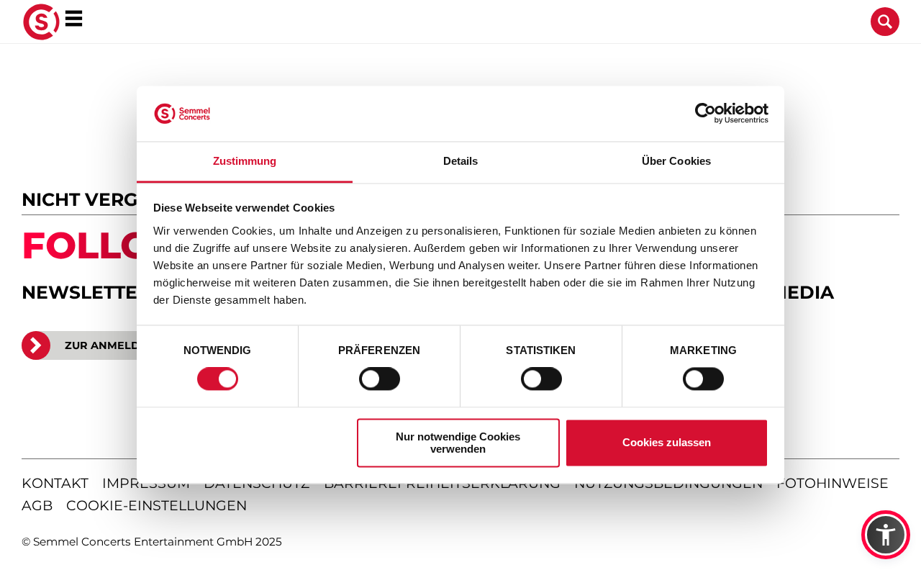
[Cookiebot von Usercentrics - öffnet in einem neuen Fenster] (705, 114)
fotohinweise (832, 483)
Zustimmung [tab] (245, 161)
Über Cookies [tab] (676, 161)
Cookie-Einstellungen (156, 505)
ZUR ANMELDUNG (114, 345)
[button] (886, 535)
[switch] (379, 379)
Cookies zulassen (666, 443)
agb (37, 505)
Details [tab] (460, 161)
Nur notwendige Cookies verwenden (458, 442)
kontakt (55, 483)
